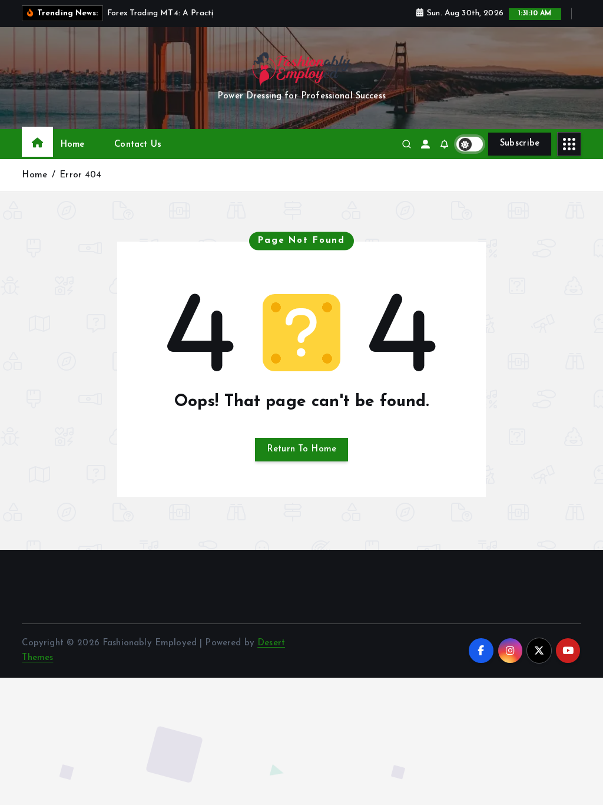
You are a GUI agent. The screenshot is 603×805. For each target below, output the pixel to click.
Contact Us (137, 144)
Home (73, 144)
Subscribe (520, 143)
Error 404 (80, 175)
